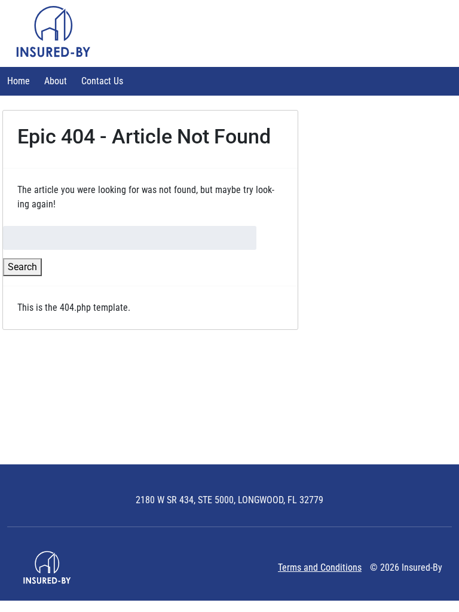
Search (22, 267)
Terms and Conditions (320, 567)
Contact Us (102, 81)
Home (18, 81)
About (55, 81)
